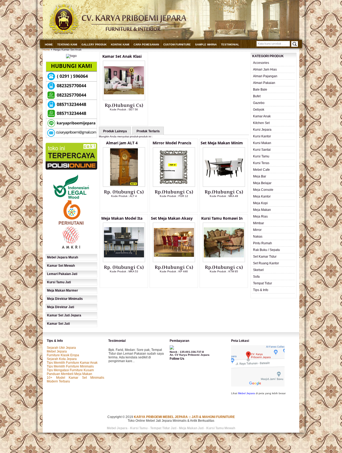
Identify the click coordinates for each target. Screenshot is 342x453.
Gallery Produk (94, 44)
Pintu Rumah (262, 243)
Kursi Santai (262, 150)
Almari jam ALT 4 (122, 142)
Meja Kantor (262, 196)
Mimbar (258, 223)
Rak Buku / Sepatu (266, 250)
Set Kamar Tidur (265, 256)
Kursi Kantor (262, 136)
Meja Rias (260, 216)
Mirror (257, 230)
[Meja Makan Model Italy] (124, 261)
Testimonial (230, 44)
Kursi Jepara (262, 129)
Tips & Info (260, 290)
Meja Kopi (260, 203)
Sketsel (258, 270)
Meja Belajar (262, 183)
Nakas (257, 236)
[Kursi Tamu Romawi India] (224, 261)
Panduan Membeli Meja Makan (69, 374)
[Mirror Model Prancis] (174, 186)
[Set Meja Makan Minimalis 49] (224, 186)
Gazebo (259, 103)
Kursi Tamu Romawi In (222, 218)
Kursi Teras (261, 163)
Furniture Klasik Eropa (63, 355)
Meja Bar (259, 176)
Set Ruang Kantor (266, 263)
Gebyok (258, 109)
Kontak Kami (120, 44)
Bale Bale (260, 89)
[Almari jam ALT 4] (124, 186)
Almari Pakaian (264, 83)
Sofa (256, 276)
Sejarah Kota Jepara (62, 359)
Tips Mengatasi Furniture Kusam (70, 370)
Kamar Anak (262, 116)
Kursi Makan (262, 143)
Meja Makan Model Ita (121, 218)
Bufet (257, 96)
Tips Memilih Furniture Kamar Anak (72, 363)
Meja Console (263, 190)
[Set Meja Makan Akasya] (174, 261)
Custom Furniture (177, 44)
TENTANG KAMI (67, 44)
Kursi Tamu (261, 156)
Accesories (261, 63)
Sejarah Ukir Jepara (61, 348)
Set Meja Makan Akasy (172, 218)
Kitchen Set (261, 123)
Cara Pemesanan (146, 44)
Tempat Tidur (262, 283)
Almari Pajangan (265, 76)
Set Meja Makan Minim (222, 142)
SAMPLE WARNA (206, 44)
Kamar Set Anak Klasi (122, 56)
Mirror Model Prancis (172, 142)
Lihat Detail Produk (128, 118)
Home (49, 44)
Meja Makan (262, 210)
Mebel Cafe (261, 170)
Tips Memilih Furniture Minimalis (70, 366)
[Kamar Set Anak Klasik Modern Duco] (124, 99)
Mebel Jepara (57, 351)
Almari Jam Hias (265, 69)
